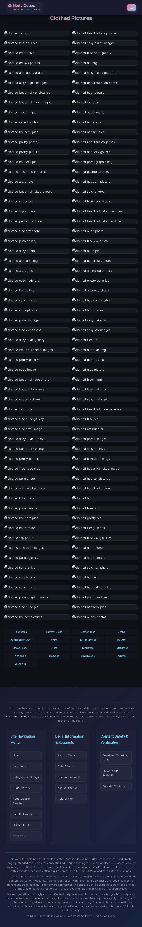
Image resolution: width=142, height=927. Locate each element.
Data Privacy (66, 766)
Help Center (65, 798)
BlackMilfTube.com (18, 716)
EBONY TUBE (21, 825)
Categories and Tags (26, 777)
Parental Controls (114, 786)
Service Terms (66, 755)
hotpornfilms (21, 766)
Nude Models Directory (21, 801)
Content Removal (69, 777)
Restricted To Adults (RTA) (115, 757)
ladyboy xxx (20, 835)
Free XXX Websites (24, 814)
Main (16, 755)
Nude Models (21, 787)
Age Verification (67, 787)
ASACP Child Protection (111, 773)
